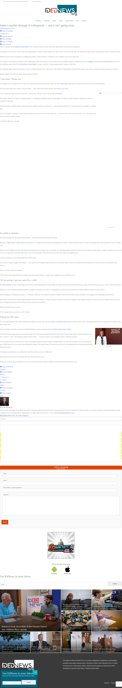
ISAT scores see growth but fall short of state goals (17, 451)
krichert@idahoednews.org (66, 413)
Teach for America (30, 329)
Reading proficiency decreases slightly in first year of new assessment (22, 440)
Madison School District (22, 47)
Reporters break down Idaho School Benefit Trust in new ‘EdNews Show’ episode (26, 446)
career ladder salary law (67, 83)
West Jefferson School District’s (28, 64)
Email (5, 480)
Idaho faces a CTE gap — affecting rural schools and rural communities (23, 457)
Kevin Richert (4, 28)
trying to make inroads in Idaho (62, 329)
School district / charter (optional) (12, 487)
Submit (5, 522)
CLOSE (35, 672)
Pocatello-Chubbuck (6, 285)
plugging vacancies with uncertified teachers (100, 61)
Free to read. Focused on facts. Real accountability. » (16, 1)
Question (6, 494)
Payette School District (64, 321)
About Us (107, 683)
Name (5, 473)
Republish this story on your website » (14, 416)
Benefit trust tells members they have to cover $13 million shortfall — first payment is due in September (32, 434)
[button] (118, 1)
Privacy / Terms (115, 683)
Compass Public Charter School (15, 242)
